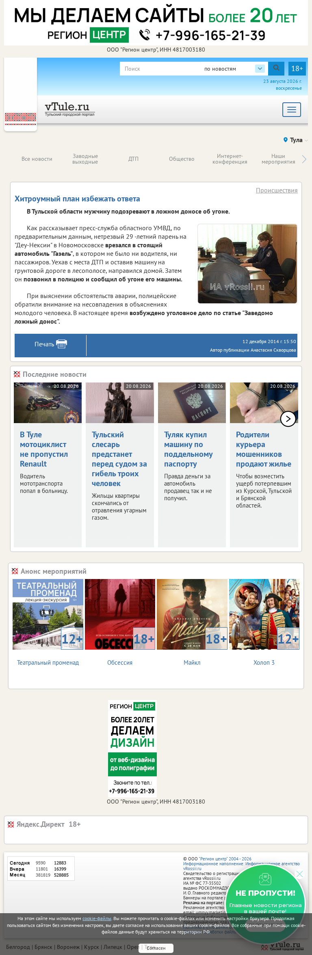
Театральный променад (50, 648)
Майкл (205, 648)
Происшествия (277, 190)
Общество (182, 158)
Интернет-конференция (229, 158)
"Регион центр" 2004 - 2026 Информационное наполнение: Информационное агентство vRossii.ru (241, 863)
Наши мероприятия (278, 158)
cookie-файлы (96, 918)
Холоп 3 (276, 648)
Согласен (156, 948)
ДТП (133, 158)
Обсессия (131, 648)
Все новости (37, 158)
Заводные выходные (85, 158)
